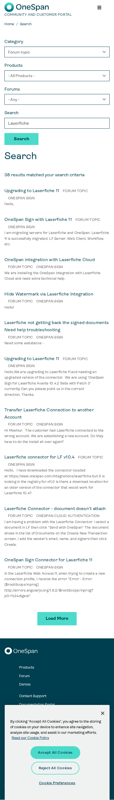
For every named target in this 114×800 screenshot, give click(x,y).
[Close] (103, 713)
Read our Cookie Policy (30, 738)
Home (9, 24)
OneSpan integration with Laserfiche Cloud (49, 259)
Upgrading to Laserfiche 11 (31, 190)
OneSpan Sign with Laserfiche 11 (38, 219)
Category (13, 41)
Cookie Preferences (57, 783)
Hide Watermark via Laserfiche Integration (48, 294)
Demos (24, 684)
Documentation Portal (37, 704)
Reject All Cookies (55, 768)
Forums (12, 89)
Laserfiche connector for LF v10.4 (39, 457)
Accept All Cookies (55, 752)
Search (11, 112)
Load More (57, 618)
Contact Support (32, 696)
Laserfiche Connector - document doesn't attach (55, 508)
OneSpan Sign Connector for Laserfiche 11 (48, 559)
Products (13, 65)
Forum (24, 676)
